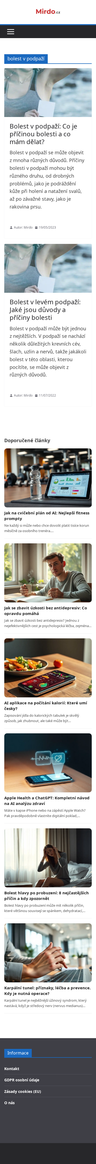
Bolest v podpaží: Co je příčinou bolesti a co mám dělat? (43, 134)
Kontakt (11, 1068)
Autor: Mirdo (23, 227)
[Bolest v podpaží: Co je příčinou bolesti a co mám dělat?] (48, 92)
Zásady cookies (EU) (22, 1091)
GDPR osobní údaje (21, 1079)
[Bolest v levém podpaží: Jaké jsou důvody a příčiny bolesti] (48, 268)
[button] (10, 31)
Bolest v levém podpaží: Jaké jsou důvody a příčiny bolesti (45, 309)
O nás (9, 1102)
